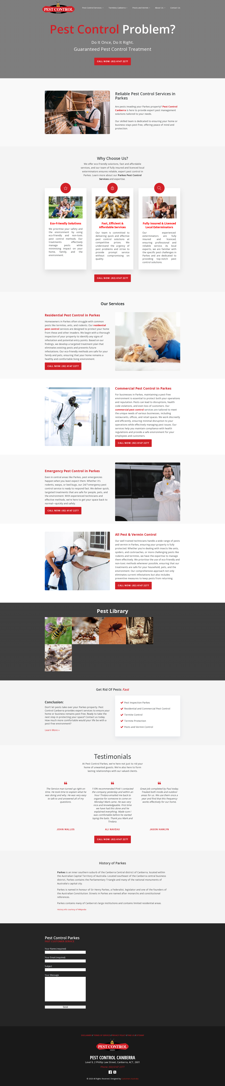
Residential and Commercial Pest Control (147, 708)
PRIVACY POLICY (119, 1035)
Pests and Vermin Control (138, 726)
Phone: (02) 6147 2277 (112, 1066)
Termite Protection (135, 720)
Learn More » (52, 730)
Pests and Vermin (140, 7)
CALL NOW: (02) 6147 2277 (112, 61)
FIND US (131, 1035)
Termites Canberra (117, 7)
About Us (159, 7)
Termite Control (133, 714)
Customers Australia (129, 1078)
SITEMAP (140, 1035)
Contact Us (175, 7)
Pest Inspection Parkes (137, 702)
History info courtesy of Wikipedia (71, 909)
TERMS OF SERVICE (101, 1035)
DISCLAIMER (86, 1035)
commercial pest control (129, 409)
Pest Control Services (92, 7)
